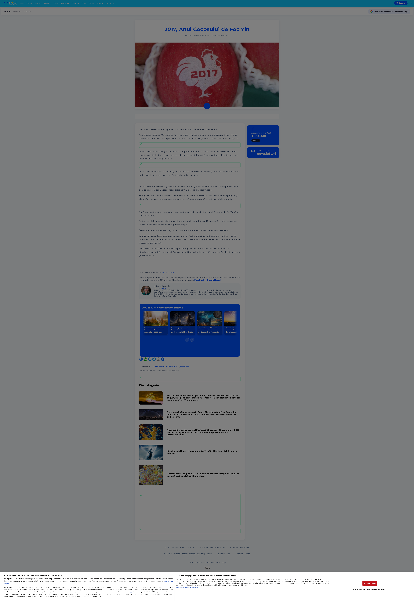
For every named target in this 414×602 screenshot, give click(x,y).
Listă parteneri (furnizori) (187, 588)
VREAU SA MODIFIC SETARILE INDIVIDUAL (369, 589)
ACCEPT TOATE (370, 583)
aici (131, 592)
